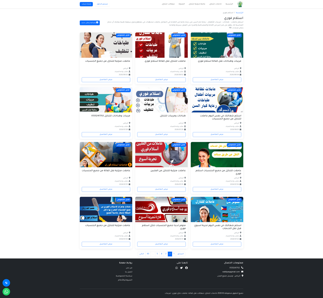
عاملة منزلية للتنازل (197, 4)
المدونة (182, 4)
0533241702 (235, 268)
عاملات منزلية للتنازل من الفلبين (168, 171)
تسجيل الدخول (102, 4)
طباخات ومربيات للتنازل (173, 116)
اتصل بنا (128, 272)
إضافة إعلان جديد (88, 23)
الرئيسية (229, 4)
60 (148, 254)
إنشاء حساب (86, 4)
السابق (181, 254)
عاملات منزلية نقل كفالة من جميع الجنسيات (106, 171)
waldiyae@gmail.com (231, 272)
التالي (141, 254)
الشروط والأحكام (125, 280)
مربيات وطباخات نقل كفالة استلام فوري (219, 61)
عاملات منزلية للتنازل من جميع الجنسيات (107, 61)
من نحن (129, 268)
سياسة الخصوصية (124, 276)
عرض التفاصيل (217, 80)
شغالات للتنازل (168, 4)
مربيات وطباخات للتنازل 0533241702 (110, 116)
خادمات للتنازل (215, 4)
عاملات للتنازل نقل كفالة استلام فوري (165, 61)
